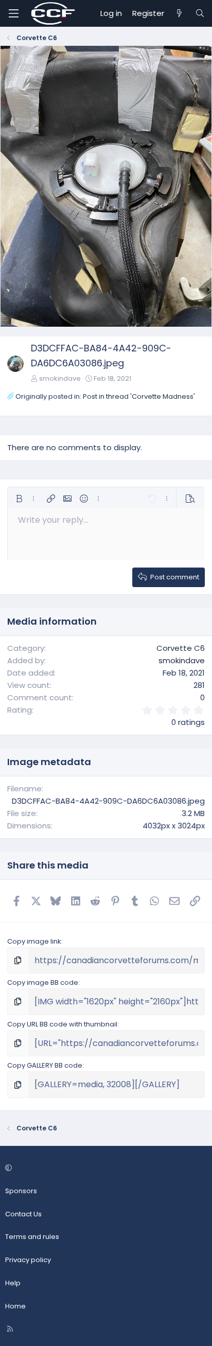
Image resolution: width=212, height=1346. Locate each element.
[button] (19, 498)
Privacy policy (28, 1260)
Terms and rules (32, 1237)
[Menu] (13, 13)
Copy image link (34, 941)
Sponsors (21, 1191)
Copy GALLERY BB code (44, 1065)
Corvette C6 (180, 648)
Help (13, 1283)
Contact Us (23, 1214)
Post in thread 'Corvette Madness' (139, 396)
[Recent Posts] (179, 13)
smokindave (60, 378)
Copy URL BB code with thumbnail (62, 1024)
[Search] (200, 13)
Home (15, 1306)
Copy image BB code (42, 982)
